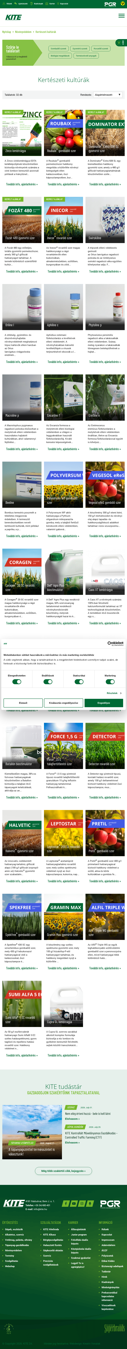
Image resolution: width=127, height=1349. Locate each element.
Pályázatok (107, 1255)
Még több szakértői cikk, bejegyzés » (63, 1171)
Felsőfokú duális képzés (79, 1241)
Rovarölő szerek (101, 48)
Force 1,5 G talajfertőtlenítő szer (59, 761)
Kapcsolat (64, 3)
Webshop (10, 1266)
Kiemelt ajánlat (13, 112)
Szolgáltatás (11, 1260)
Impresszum (108, 1239)
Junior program (79, 1234)
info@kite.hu (40, 1209)
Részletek (112, 693)
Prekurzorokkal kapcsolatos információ (109, 1296)
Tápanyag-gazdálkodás (17, 1245)
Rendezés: (86, 94)
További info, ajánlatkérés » (22, 184)
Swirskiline (95, 238)
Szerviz (71, 1107)
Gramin (62, 934)
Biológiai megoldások (60, 55)
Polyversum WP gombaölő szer (62, 500)
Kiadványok (38, 3)
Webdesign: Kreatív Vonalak (85, 1343)
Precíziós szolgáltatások (50, 1262)
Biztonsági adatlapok (112, 1266)
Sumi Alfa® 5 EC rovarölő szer (20, 1019)
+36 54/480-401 (42, 1205)
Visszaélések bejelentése (109, 1307)
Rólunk (9, 3)
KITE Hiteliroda (51, 1229)
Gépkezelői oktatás (53, 1250)
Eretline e (94, 415)
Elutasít (23, 703)
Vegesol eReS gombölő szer (105, 502)
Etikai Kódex (108, 1260)
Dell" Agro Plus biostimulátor (55, 587)
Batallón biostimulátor (18, 764)
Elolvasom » (72, 1119)
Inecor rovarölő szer (59, 238)
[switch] (48, 681)
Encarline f (53, 415)
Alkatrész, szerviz (14, 1234)
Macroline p (12, 415)
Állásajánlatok (78, 1229)
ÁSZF (104, 1250)
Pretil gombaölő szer (101, 851)
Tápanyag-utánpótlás (22, 1142)
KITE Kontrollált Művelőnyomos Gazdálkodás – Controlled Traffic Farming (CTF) (91, 1135)
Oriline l (9, 325)
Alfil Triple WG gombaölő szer (103, 932)
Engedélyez (104, 703)
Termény (9, 1255)
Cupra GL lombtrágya (59, 1022)
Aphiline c (52, 325)
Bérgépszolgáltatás (53, 1239)
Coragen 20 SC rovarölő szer (20, 587)
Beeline (9, 502)
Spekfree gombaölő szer (20, 934)
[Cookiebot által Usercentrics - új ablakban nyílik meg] (109, 643)
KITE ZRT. (13, 17)
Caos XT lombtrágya (101, 589)
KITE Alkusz (49, 1234)
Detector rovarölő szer (102, 764)
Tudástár (106, 1271)
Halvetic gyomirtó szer (19, 851)
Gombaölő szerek (58, 48)
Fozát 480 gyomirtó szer (20, 238)
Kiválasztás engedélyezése (63, 703)
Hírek (104, 1276)
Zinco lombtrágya (15, 150)
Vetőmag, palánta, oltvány (18, 1239)
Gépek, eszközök (75, 1126)
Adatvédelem (108, 1245)
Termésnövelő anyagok (86, 55)
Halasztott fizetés (52, 1245)
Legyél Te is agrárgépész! (77, 1265)
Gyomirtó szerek (80, 48)
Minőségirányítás (110, 1287)
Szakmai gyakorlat (80, 1257)
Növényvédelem (13, 1250)
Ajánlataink (23, 3)
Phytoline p (95, 325)
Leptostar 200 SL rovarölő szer (63, 848)
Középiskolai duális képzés (81, 1250)
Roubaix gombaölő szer (61, 150)
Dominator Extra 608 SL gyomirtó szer (104, 148)
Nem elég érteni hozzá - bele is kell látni (87, 1113)
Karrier (52, 3)
